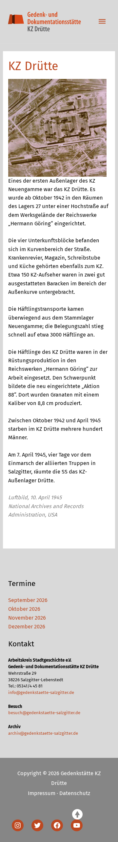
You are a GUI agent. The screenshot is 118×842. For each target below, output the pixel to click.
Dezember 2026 (26, 627)
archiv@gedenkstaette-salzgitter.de (43, 733)
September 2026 (28, 600)
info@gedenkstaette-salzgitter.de (41, 692)
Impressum (41, 793)
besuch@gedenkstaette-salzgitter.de (44, 712)
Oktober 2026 (24, 609)
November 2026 (27, 618)
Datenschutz (74, 793)
